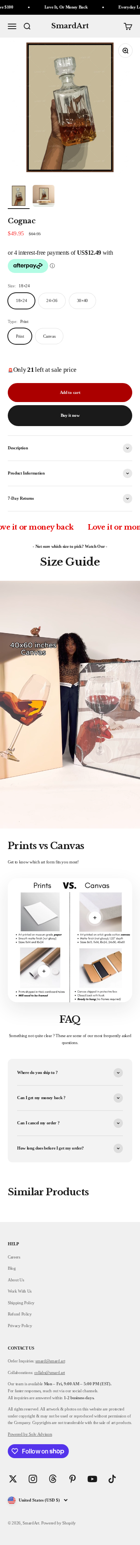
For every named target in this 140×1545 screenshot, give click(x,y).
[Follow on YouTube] (92, 1479)
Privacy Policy (20, 1325)
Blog (12, 1268)
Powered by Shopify (58, 1523)
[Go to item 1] (19, 197)
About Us (16, 1279)
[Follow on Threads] (52, 1479)
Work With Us (20, 1291)
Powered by (18, 1434)
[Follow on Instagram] (33, 1479)
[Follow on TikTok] (112, 1479)
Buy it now (70, 415)
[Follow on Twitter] (13, 1479)
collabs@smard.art (49, 1372)
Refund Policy (20, 1314)
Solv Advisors (40, 1434)
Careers (14, 1257)
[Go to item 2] (43, 197)
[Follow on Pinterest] (72, 1479)
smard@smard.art (50, 1361)
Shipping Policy (21, 1302)
